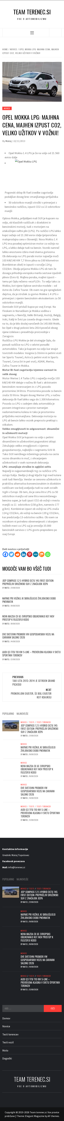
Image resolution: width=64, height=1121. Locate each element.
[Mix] (41, 554)
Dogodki (7, 1058)
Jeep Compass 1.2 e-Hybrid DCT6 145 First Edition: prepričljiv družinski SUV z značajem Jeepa (28, 582)
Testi (31, 722)
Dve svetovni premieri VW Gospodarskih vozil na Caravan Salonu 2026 (28, 635)
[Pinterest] (29, 554)
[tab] (32, 712)
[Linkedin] (23, 554)
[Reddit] (17, 554)
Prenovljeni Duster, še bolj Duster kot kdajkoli (31, 693)
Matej (8, 141)
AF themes (53, 1116)
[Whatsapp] (47, 554)
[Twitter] (11, 554)
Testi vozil (8, 1042)
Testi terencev (44, 722)
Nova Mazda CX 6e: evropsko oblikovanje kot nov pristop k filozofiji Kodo (28, 617)
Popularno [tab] (8, 714)
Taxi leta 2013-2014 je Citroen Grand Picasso (33, 680)
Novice (7, 108)
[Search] (55, 32)
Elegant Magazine (34, 1116)
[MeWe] (35, 554)
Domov (6, 1018)
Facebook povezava (13, 861)
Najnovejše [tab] (22, 714)
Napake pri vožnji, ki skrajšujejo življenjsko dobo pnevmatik (29, 600)
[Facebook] (5, 554)
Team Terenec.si (32, 12)
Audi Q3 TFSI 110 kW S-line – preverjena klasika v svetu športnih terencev (31, 653)
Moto (5, 1050)
